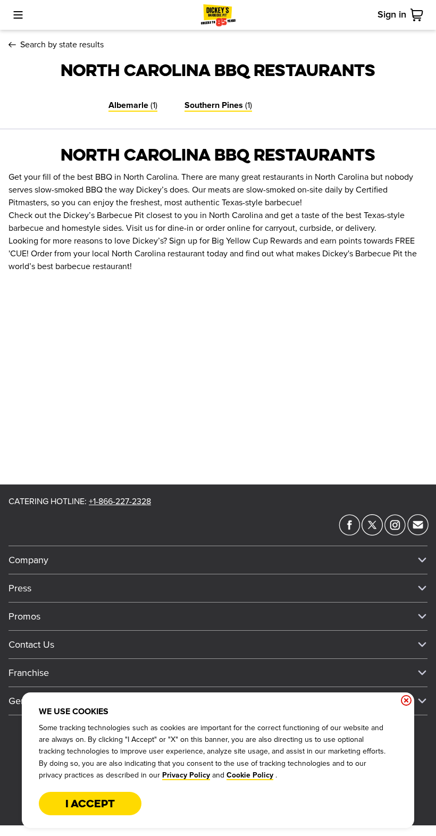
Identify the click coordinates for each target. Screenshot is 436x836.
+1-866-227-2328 (120, 501)
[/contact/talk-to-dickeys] (418, 532)
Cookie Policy (250, 775)
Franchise (29, 673)
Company (28, 560)
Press (20, 588)
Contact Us (31, 644)
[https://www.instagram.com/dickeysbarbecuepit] (395, 532)
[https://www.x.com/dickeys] (372, 532)
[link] (418, 15)
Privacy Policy (186, 775)
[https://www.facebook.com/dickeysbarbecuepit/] (349, 532)
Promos (24, 616)
